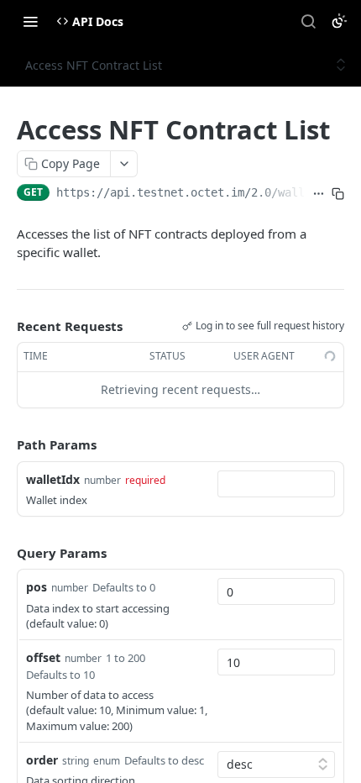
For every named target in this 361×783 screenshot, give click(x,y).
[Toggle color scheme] (339, 21)
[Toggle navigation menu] (30, 21)
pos (36, 587)
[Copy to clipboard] (338, 194)
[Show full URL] (318, 194)
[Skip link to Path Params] (5, 444)
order (42, 760)
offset (43, 657)
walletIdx (53, 479)
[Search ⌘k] (308, 21)
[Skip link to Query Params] (5, 553)
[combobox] (276, 483)
